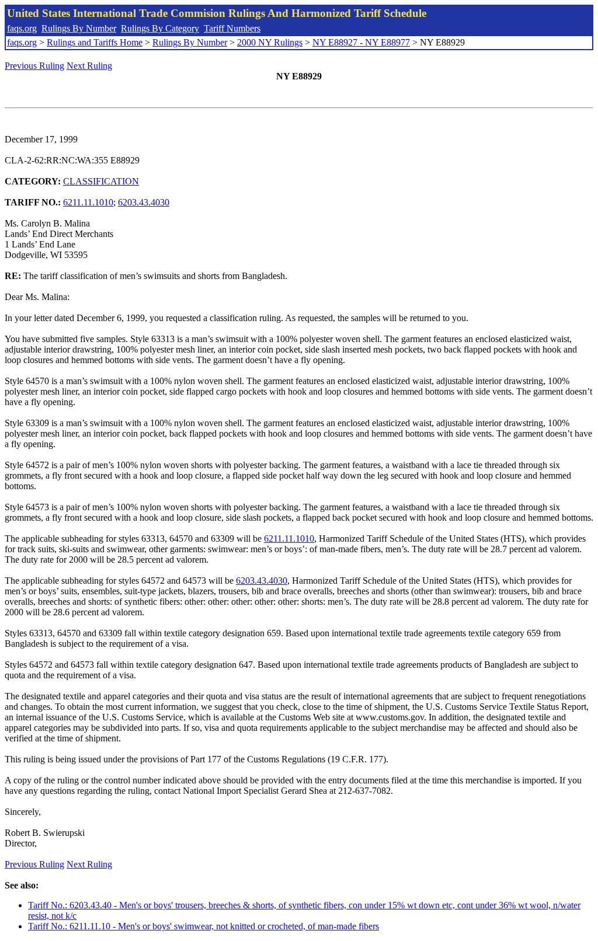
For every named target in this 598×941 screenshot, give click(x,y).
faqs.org (22, 28)
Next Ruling (89, 66)
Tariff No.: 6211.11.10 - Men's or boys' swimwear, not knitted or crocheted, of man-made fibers (203, 926)
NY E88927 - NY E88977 (361, 42)
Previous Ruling (34, 66)
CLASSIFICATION (101, 181)
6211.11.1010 (88, 202)
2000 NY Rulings (270, 42)
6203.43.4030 (143, 202)
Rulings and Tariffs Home (94, 42)
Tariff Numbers (232, 28)
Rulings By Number (78, 28)
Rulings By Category (160, 28)
